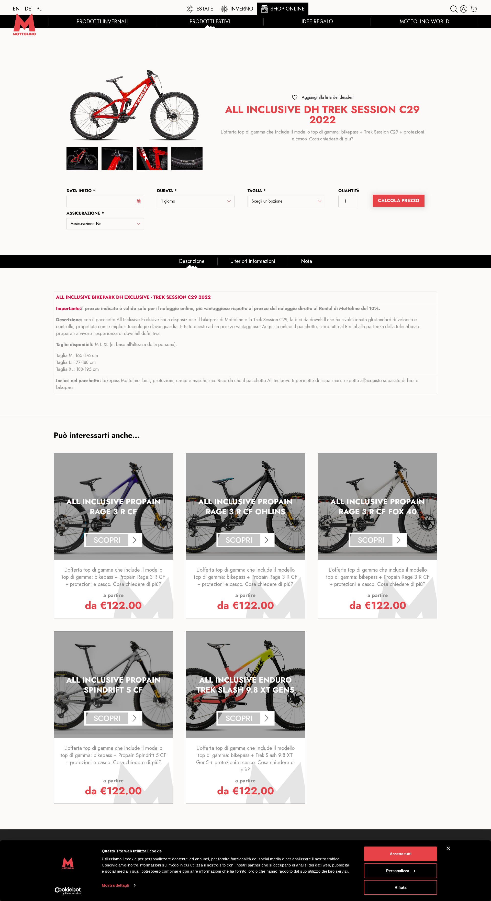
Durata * (167, 190)
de (28, 9)
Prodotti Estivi (209, 21)
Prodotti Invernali (102, 21)
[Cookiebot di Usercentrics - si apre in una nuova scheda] (68, 891)
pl (39, 9)
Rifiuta (400, 887)
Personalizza (397, 871)
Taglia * (257, 190)
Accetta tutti (400, 854)
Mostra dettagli (115, 885)
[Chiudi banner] (448, 848)
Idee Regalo (317, 21)
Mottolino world (424, 21)
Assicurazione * (85, 213)
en (16, 9)
